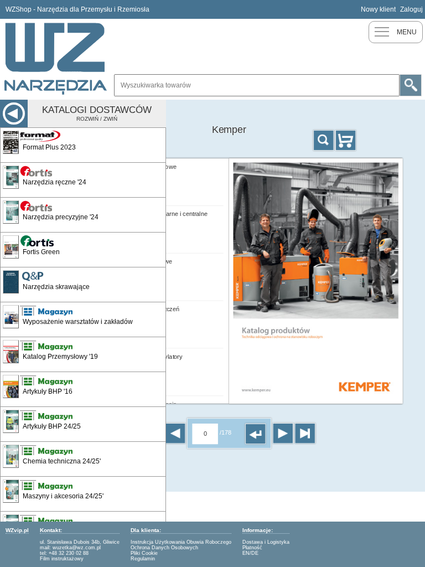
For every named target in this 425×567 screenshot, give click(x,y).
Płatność (252, 547)
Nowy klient (378, 9)
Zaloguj (411, 9)
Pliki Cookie (144, 553)
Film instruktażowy (62, 558)
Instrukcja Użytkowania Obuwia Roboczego (181, 542)
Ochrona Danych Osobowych (164, 547)
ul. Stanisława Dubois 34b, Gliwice (80, 542)
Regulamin (143, 558)
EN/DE (250, 553)
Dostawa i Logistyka (265, 542)
